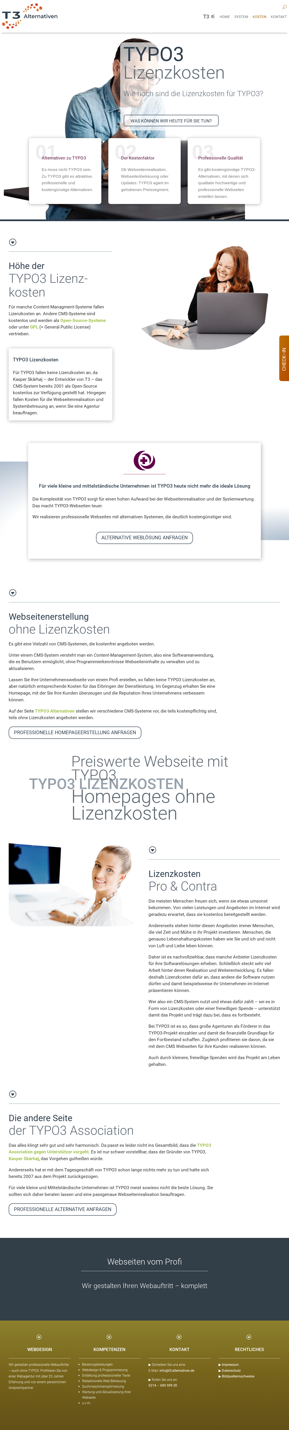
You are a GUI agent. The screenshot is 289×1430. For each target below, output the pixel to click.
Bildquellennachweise (238, 1376)
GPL (34, 327)
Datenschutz (231, 1371)
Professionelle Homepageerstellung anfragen (75, 732)
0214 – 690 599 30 (163, 1385)
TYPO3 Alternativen (55, 711)
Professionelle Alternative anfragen (62, 1209)
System (241, 17)
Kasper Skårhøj (24, 1158)
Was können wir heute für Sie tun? (171, 120)
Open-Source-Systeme (83, 320)
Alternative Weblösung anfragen (144, 538)
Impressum (230, 1365)
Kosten (259, 17)
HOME (225, 17)
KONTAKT (279, 17)
